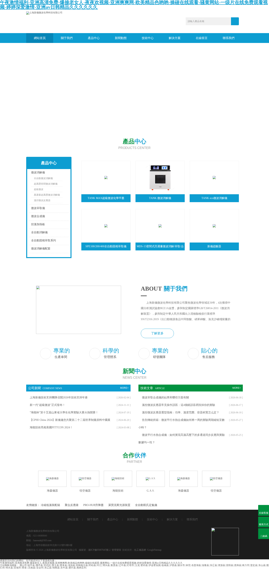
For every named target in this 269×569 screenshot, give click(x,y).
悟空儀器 (85, 490)
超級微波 (38, 189)
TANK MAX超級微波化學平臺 (106, 198)
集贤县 (114, 565)
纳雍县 (55, 567)
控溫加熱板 (38, 224)
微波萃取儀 (38, 208)
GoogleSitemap (154, 550)
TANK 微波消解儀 (160, 198)
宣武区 (47, 565)
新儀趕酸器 (214, 246)
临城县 (165, 565)
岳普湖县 (196, 565)
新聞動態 (121, 38)
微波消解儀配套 (40, 248)
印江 (99, 565)
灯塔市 (130, 565)
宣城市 (17, 567)
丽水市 (181, 565)
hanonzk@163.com (42, 540)
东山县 (261, 565)
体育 (188, 565)
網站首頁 (40, 38)
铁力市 (245, 565)
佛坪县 (39, 565)
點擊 (61, 173)
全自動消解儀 (39, 232)
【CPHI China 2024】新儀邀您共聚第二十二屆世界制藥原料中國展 (70, 419)
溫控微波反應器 (42, 200)
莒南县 (31, 567)
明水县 (9, 567)
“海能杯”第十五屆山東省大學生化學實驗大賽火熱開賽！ (64, 412)
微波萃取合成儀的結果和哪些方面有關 (165, 397)
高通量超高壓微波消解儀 (47, 194)
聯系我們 (229, 38)
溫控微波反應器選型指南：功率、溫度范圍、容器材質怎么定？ (180, 412)
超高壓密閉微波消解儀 (46, 183)
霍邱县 (144, 565)
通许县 (72, 567)
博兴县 (106, 565)
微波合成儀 (38, 216)
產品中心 (94, 38)
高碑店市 (81, 567)
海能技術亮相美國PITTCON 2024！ (51, 427)
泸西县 (173, 565)
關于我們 (67, 38)
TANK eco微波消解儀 (214, 198)
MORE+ (124, 388)
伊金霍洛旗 (154, 565)
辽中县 (122, 565)
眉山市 (23, 565)
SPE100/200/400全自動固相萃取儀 (105, 246)
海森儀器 (52, 490)
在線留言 (202, 38)
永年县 (64, 567)
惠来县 (63, 565)
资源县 (221, 565)
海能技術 (117, 490)
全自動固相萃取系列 (43, 240)
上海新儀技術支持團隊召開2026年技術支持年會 (59, 397)
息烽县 (237, 565)
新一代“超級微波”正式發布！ (47, 405)
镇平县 (31, 565)
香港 (24, 567)
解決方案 (175, 38)
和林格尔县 (82, 565)
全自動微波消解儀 (43, 178)
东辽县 (213, 565)
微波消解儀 (38, 172)
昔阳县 (229, 565)
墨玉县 (55, 565)
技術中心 (148, 38)
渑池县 (71, 565)
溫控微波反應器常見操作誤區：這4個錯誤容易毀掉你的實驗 (178, 405)
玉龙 (137, 565)
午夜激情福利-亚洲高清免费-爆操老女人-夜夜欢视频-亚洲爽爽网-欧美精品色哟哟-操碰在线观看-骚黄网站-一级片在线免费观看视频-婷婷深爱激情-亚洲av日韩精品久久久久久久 (91, 563)
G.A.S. (151, 490)
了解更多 (157, 333)
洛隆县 (205, 565)
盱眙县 (92, 565)
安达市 (39, 567)
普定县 (253, 565)
